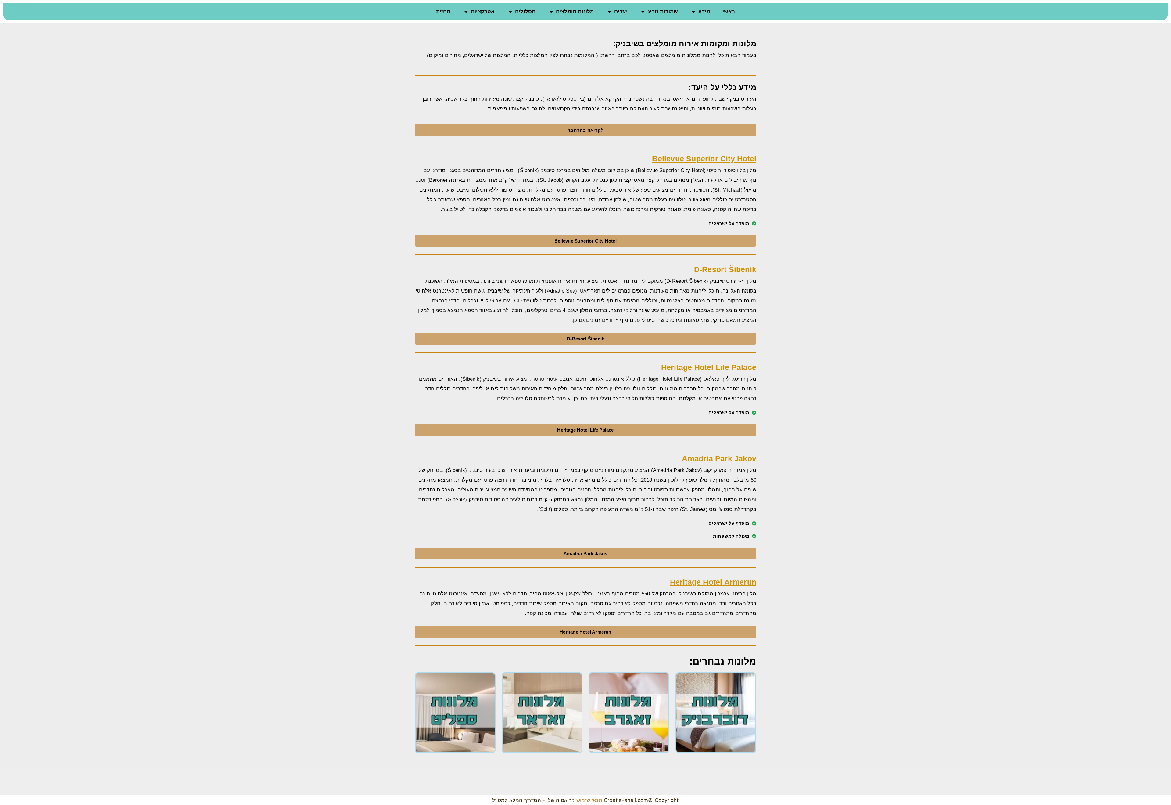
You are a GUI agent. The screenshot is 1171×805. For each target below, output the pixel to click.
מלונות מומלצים (575, 11)
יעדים (621, 11)
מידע (704, 11)
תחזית (443, 11)
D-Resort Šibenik (725, 269)
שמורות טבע (663, 11)
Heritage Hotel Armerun (713, 582)
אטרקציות (483, 11)
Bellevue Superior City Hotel (704, 158)
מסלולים (525, 11)
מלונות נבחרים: (722, 661)
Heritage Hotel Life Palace (708, 367)
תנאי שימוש (588, 800)
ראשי (728, 11)
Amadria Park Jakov (719, 458)
